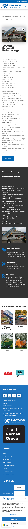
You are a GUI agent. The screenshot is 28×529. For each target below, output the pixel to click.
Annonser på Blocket (8, 474)
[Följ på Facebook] (5, 395)
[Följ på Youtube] (19, 395)
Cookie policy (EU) (7, 456)
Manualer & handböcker (9, 465)
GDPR (4, 453)
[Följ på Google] (14, 395)
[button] (25, 499)
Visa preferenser (14, 523)
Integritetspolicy (16, 527)
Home (4, 16)
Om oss (5, 468)
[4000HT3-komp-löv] (14, 243)
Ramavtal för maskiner (9, 471)
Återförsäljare (20, 1)
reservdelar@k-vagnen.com (9, 415)
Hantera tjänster (13, 514)
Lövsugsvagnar (18, 16)
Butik (9, 16)
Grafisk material (7, 462)
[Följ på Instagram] (9, 395)
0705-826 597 (6, 410)
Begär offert (8, 158)
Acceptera (14, 519)
